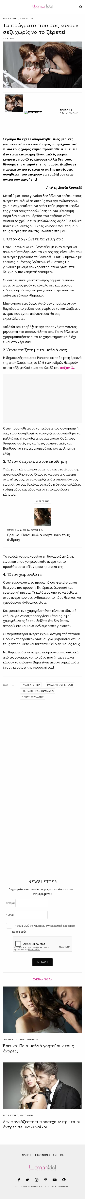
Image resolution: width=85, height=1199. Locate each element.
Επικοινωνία (42, 1155)
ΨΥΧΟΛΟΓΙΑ (26, 18)
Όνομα (10, 903)
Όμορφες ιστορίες (18, 529)
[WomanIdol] (42, 7)
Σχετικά (58, 1155)
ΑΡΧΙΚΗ (26, 1155)
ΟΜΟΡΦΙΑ (37, 529)
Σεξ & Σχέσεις (11, 18)
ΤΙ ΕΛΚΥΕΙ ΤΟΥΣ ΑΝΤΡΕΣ (33, 697)
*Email (10, 914)
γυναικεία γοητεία (31, 685)
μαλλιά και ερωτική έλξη (60, 685)
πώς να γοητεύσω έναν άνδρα (38, 691)
